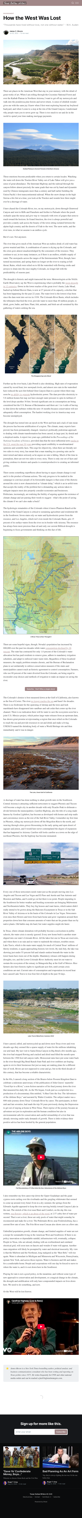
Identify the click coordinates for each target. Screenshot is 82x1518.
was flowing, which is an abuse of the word (30, 1213)
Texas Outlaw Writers (38, 1494)
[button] (77, 3)
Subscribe (56, 1497)
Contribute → (46, 1497)
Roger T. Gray (13, 1482)
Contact (37, 1497)
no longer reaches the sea (42, 701)
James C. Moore (16, 31)
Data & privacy (27, 1497)
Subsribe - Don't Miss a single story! (41, 689)
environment (8, 13)
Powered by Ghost (41, 1502)
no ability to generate (20, 394)
